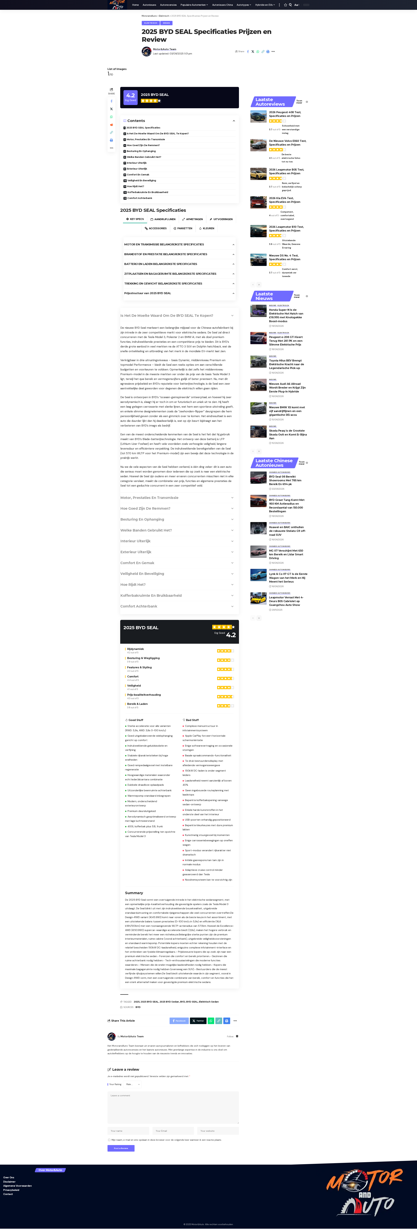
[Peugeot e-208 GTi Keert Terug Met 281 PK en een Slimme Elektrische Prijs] (258, 338)
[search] (290, 5)
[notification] (285, 4)
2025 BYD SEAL (149, 1001)
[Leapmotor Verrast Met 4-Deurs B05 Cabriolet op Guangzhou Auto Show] (258, 598)
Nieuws (272, 306)
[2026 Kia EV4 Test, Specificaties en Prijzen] (258, 202)
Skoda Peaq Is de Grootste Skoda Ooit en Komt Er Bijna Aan (288, 434)
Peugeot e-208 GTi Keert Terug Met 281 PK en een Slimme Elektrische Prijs (286, 341)
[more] (279, 5)
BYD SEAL (192, 1001)
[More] (273, 51)
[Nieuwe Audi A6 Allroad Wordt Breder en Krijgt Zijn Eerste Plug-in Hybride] (258, 385)
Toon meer (299, 102)
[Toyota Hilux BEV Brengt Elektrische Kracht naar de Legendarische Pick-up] (258, 361)
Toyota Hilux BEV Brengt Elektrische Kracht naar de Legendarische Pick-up (286, 364)
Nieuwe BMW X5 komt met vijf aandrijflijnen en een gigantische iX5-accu (287, 411)
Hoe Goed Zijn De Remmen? (143, 145)
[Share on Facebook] (247, 51)
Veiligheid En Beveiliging (142, 180)
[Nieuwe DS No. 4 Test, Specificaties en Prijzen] (258, 260)
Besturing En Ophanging (141, 151)
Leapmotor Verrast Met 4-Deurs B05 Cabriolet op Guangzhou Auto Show (286, 601)
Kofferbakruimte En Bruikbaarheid (148, 192)
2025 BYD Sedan (169, 1001)
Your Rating (115, 1084)
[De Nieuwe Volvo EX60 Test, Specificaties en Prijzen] (258, 145)
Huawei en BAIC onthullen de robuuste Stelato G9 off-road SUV (287, 531)
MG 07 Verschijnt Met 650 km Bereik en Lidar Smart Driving (286, 554)
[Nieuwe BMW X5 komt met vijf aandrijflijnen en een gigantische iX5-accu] (258, 408)
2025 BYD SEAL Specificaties (143, 127)
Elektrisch (150, 23)
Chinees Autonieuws (279, 472)
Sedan (166, 23)
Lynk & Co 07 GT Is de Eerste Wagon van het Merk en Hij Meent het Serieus (288, 577)
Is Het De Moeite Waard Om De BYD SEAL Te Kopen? (158, 133)
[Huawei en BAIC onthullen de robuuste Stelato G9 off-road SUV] (258, 528)
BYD (182, 1001)
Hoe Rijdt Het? (135, 186)
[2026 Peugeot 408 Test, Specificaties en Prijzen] (258, 116)
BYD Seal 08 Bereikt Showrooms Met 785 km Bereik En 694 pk (285, 480)
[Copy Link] (263, 51)
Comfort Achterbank (139, 198)
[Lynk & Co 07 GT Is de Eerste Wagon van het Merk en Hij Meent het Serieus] (258, 575)
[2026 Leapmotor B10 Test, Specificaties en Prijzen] (258, 231)
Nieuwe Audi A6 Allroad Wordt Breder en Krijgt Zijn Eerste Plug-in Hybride (287, 387)
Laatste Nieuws (264, 296)
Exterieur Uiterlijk (137, 168)
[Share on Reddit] (111, 124)
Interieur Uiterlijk (137, 162)
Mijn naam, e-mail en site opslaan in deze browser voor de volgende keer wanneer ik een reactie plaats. (167, 1140)
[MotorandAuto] (117, 5)
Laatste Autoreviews (270, 102)
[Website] (237, 1036)
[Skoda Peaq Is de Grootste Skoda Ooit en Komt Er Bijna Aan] (258, 432)
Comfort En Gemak (138, 174)
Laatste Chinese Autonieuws (274, 463)
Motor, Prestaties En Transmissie (146, 139)
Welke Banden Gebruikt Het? (144, 157)
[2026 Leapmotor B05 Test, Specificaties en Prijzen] (258, 174)
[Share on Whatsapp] (258, 51)
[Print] (268, 51)
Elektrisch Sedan (209, 1001)
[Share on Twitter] (253, 51)
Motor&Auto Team (164, 49)
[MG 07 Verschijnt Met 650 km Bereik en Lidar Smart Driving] (258, 552)
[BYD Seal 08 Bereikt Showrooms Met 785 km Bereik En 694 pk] (258, 478)
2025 (136, 1001)
